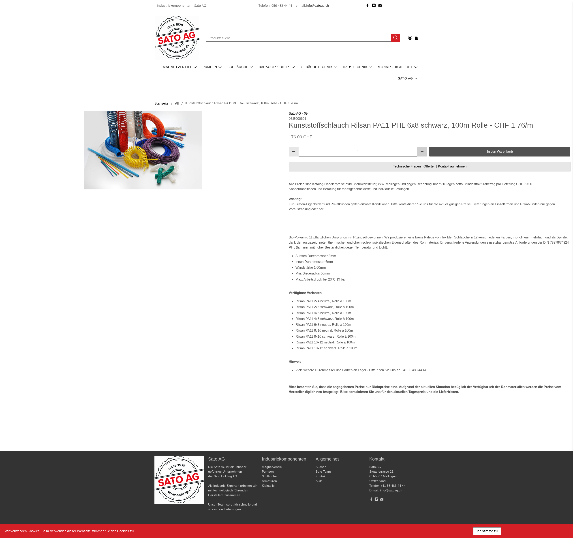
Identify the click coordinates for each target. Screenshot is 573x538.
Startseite (161, 103)
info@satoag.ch (317, 5)
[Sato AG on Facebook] (368, 5)
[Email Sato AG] (380, 5)
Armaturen (269, 481)
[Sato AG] (177, 38)
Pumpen (268, 471)
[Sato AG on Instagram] (374, 5)
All (177, 103)
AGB (319, 481)
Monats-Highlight (395, 67)
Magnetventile (177, 67)
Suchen (321, 467)
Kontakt (321, 476)
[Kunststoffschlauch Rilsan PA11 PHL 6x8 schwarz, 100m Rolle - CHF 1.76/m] (143, 150)
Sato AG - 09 (298, 113)
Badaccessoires (274, 67)
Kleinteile (268, 485)
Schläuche (237, 67)
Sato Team (323, 471)
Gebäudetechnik (317, 67)
